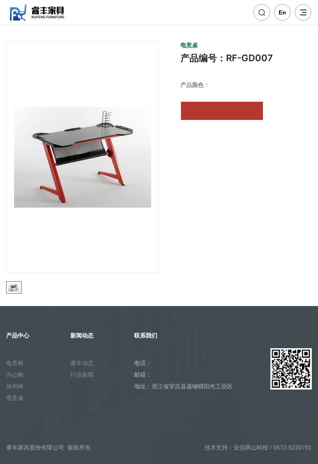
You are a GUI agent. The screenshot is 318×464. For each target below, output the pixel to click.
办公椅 (15, 374)
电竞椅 (15, 363)
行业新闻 (82, 374)
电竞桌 (15, 398)
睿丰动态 (82, 363)
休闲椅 (15, 386)
